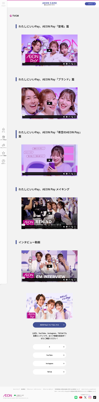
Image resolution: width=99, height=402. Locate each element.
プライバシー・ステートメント (34, 389)
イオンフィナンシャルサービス (88, 389)
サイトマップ (16, 389)
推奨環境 (23, 389)
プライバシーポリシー (48, 389)
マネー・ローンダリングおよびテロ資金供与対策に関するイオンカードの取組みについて (75, 391)
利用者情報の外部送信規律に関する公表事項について (67, 389)
